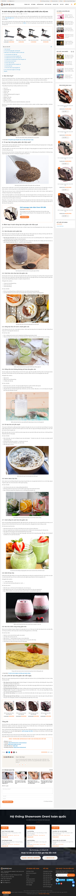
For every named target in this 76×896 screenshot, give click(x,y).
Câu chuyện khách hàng (70, 1)
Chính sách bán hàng (47, 875)
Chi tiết (65, 111)
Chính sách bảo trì (46, 880)
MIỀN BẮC (5, 827)
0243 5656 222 (10, 835)
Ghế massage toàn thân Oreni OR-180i (33, 207)
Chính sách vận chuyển (48, 878)
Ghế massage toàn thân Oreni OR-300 (21, 714)
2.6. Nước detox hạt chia (9, 62)
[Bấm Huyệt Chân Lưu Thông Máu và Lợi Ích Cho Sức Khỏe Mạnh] (34, 775)
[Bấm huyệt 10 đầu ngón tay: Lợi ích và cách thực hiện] (21, 775)
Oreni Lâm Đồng (30, 840)
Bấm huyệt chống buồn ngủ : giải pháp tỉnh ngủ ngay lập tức (7, 782)
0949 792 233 (10, 844)
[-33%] (65, 95)
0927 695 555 (60, 844)
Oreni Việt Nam (20, 757)
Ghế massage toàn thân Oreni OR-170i (65, 158)
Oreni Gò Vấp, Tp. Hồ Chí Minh (59, 840)
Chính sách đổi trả (46, 882)
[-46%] (65, 148)
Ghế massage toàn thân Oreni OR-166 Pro (65, 106)
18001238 (4, 1)
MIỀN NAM (55, 827)
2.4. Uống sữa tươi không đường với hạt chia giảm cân (15, 59)
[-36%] (65, 200)
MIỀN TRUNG (31, 827)
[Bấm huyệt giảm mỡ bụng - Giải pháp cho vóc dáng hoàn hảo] (47, 775)
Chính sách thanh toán (47, 884)
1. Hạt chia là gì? (7, 49)
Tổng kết (5, 71)
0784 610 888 (42, 844)
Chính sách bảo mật (47, 873)
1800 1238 (15, 745)
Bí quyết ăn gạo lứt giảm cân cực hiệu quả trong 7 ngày (20, 139)
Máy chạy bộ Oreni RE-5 (33, 40)
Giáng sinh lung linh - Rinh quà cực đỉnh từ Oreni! (69, 36)
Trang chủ (27, 4)
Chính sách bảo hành (47, 877)
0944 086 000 (42, 835)
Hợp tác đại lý (55, 1)
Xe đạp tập (55, 4)
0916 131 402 (16, 835)
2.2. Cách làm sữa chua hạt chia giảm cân (12, 56)
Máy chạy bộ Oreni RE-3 (21, 40)
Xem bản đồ (5, 836)
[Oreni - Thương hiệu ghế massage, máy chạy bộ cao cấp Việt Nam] (7, 4)
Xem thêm (24, 216)
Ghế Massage (40, 4)
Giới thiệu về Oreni (30, 871)
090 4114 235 (60, 835)
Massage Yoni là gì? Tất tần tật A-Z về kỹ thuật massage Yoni (69, 63)
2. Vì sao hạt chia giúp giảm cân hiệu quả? (12, 50)
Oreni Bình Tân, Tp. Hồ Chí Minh (59, 831)
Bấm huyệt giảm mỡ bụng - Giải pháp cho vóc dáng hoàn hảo (46, 782)
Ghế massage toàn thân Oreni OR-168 (65, 132)
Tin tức (62, 4)
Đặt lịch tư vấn (50, 857)
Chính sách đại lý (29, 882)
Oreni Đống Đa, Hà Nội (7, 840)
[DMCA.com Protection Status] (70, 879)
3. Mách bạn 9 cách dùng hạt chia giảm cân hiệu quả (14, 52)
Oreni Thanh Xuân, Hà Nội (7, 831)
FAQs (61, 1)
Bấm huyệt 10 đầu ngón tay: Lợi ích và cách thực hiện (20, 782)
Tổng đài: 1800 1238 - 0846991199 (30, 857)
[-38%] (65, 122)
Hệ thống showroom (30, 880)
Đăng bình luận (8, 801)
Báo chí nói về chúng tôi (31, 873)
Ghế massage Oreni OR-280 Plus (46, 714)
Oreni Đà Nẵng (30, 831)
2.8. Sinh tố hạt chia (8, 65)
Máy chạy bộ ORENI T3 (9, 40)
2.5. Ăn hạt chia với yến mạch (10, 61)
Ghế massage (29, 884)
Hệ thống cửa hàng (45, 1)
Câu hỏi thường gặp (47, 886)
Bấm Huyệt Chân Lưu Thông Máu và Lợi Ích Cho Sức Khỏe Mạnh (34, 782)
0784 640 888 (36, 844)
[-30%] (65, 174)
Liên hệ (67, 4)
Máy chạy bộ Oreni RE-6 (46, 40)
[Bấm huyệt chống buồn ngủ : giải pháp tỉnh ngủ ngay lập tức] (8, 775)
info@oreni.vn (11, 1)
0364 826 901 (9, 878)
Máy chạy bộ (48, 4)
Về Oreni (33, 4)
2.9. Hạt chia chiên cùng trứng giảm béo (12, 67)
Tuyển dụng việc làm (30, 878)
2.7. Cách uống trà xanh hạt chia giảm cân (12, 64)
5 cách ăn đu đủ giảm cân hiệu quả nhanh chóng (19, 673)
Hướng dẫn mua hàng (47, 871)
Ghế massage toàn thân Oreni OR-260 (9, 714)
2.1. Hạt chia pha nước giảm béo (10, 54)
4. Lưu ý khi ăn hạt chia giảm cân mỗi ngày (12, 69)
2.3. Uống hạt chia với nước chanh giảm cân (13, 57)
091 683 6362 (35, 835)
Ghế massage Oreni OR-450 (33, 714)
